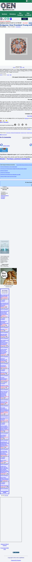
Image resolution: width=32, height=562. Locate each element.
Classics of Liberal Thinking (5, 544)
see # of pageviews (3, 300)
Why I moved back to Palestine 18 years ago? (4, 296)
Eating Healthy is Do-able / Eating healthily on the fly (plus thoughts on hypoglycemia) (4, 342)
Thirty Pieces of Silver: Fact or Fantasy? (3, 436)
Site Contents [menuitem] (20, 14)
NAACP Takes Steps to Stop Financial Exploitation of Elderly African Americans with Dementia (4, 394)
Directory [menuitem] (12, 14)
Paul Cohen (3, 373)
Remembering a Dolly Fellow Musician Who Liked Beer (4, 323)
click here (6, 495)
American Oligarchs (4, 170)
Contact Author (6, 145)
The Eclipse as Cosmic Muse (3, 366)
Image (14, 67)
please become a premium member (5, 197)
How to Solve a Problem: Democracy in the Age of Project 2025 (4, 479)
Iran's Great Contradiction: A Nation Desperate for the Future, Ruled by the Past (4, 409)
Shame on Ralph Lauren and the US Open (8, 176)
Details (21, 67)
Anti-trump (8, 132)
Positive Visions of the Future (4, 402)
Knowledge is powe (4, 385)
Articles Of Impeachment (15, 132)
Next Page (29, 116)
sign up (26, 118)
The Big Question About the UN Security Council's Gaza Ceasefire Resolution (4, 351)
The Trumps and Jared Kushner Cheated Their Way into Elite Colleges (14, 168)
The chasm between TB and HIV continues (4, 418)
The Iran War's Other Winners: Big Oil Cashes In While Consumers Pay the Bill (4, 313)
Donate (2, 159)
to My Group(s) (3, 134)
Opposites (2, 329)
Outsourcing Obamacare (5, 172)
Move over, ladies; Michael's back (4, 335)
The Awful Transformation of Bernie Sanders (4, 378)
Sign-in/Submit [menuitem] (28, 14)
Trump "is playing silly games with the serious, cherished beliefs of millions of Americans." (4, 428)
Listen (24, 19)
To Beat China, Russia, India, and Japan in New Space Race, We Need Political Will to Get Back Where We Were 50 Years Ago (5, 469)
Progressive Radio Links (5, 548)
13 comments (18, 26)
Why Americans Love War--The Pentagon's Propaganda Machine (4, 304)
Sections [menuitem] (4, 14)
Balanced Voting (4, 372)
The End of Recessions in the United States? (9, 166)
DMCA (23, 67)
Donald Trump (23, 132)
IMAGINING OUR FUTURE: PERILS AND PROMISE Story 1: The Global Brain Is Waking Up (5, 444)
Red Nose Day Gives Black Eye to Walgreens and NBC (10, 174)
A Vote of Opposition (4, 485)
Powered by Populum (16, 560)
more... (29, 129)
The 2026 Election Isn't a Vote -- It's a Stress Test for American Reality (4, 453)
